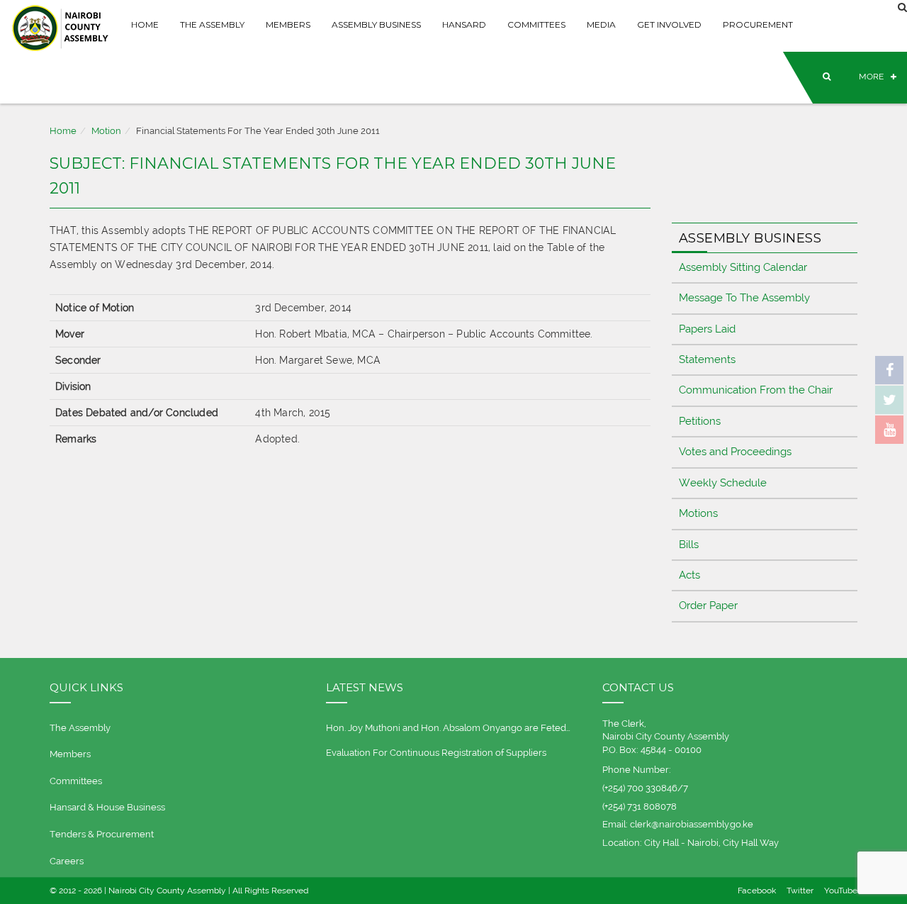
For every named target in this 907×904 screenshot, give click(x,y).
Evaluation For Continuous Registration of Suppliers (436, 752)
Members (288, 24)
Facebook (757, 890)
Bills (689, 544)
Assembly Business (376, 24)
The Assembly (212, 24)
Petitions (700, 421)
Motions (698, 513)
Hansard (464, 24)
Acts (689, 575)
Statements (707, 359)
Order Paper (708, 605)
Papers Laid (707, 329)
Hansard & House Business (107, 807)
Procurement (758, 24)
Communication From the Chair (756, 390)
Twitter (800, 890)
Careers (67, 861)
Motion (106, 130)
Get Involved (669, 24)
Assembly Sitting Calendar (743, 267)
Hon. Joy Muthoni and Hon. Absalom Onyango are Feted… (448, 727)
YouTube (840, 890)
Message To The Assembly (744, 297)
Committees (536, 24)
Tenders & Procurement (102, 834)
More (871, 77)
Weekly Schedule (723, 482)
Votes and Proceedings (735, 451)
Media (601, 24)
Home (145, 24)
